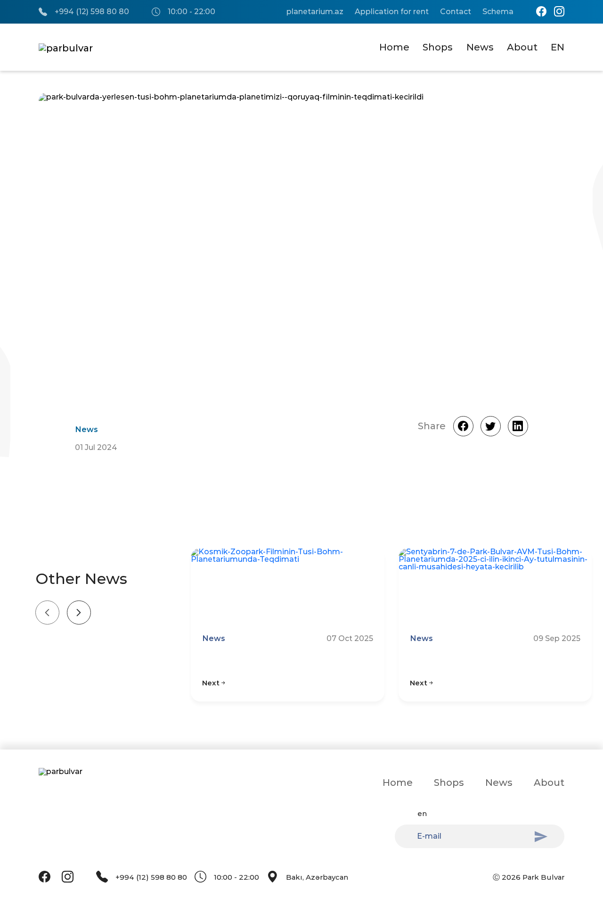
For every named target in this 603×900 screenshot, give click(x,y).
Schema (497, 12)
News (480, 47)
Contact (455, 12)
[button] (528, 247)
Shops (438, 47)
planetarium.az (314, 12)
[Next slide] (79, 612)
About (522, 47)
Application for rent (392, 12)
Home (394, 47)
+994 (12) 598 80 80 (92, 12)
